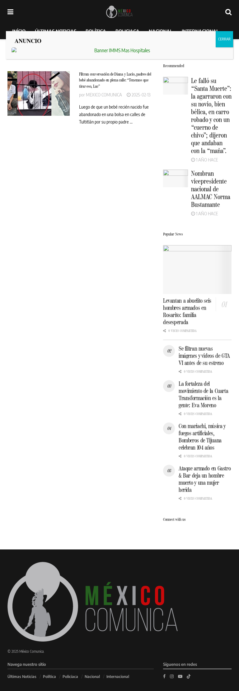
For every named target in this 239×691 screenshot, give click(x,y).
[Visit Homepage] (119, 12)
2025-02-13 (141, 94)
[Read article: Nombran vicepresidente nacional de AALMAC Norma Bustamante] (175, 178)
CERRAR (224, 39)
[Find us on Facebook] (164, 676)
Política (49, 676)
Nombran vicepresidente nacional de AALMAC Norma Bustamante (210, 189)
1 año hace (206, 159)
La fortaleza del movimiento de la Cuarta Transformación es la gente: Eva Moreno (203, 394)
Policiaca (70, 676)
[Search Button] (228, 11)
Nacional (92, 676)
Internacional (117, 676)
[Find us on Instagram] (172, 676)
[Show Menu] (10, 11)
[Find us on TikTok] (188, 676)
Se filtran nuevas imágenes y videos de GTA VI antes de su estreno (204, 356)
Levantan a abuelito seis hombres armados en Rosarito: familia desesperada (187, 311)
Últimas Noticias (21, 676)
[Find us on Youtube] (180, 676)
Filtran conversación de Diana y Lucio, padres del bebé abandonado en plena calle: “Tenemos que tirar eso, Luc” (115, 80)
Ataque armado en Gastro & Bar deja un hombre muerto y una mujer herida (205, 479)
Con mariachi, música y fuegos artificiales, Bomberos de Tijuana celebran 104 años (202, 437)
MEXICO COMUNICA (104, 94)
